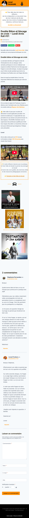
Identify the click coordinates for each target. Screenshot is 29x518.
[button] (22, 2)
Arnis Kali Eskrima (7, 42)
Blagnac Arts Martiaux (18, 107)
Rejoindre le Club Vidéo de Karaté (15, 176)
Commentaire (7, 443)
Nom (5, 465)
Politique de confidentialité (17, 515)
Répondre (5, 348)
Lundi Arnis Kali (17, 42)
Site (4, 480)
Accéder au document (14, 25)
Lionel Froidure (13, 357)
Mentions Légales (10, 515)
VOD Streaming (16, 139)
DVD (16, 137)
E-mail (5, 473)
